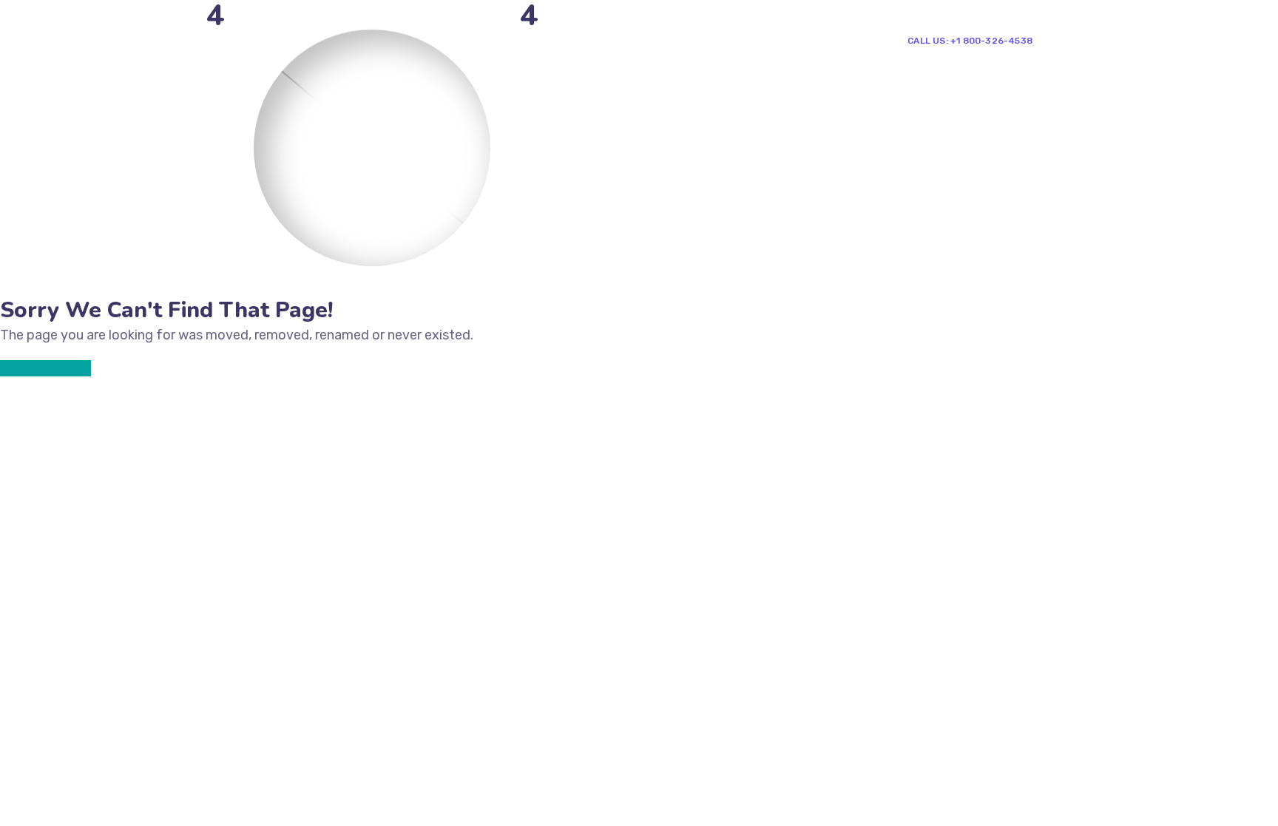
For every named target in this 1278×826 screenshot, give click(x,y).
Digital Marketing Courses (639, 40)
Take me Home (45, 368)
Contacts (814, 40)
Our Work (749, 40)
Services (518, 40)
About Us (455, 40)
